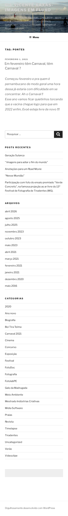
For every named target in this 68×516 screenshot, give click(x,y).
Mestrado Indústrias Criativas (22, 401)
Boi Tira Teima (13, 326)
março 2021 (12, 258)
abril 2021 (10, 252)
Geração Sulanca (14, 155)
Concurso (10, 347)
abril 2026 (11, 211)
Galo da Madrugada (16, 387)
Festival (9, 360)
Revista (9, 421)
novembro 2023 (14, 231)
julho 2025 (11, 224)
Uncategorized (13, 442)
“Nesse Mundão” (14, 175)
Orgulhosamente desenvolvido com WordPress (30, 508)
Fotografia (11, 374)
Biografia (10, 320)
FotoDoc (10, 367)
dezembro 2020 (14, 279)
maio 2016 (11, 285)
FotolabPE (11, 381)
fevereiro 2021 (13, 265)
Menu (36, 37)
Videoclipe (11, 455)
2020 (8, 306)
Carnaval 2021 (13, 333)
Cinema (9, 340)
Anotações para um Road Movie (23, 169)
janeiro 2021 (12, 272)
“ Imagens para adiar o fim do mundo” (26, 162)
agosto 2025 (12, 218)
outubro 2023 (13, 238)
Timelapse (11, 428)
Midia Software (14, 408)
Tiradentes (11, 435)
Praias (8, 414)
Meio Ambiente (14, 394)
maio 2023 (11, 245)
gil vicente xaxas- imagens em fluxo (29, 7)
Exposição (11, 353)
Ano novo (10, 313)
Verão (8, 448)
